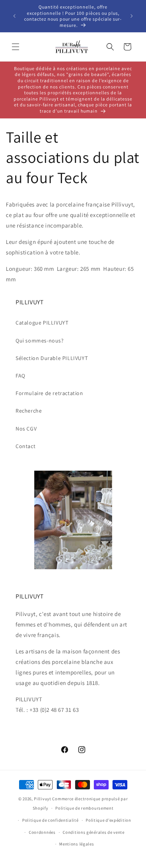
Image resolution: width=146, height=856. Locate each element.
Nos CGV (26, 428)
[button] (15, 46)
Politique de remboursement (84, 808)
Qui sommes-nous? (40, 340)
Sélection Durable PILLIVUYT (52, 358)
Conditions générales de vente (93, 832)
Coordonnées (42, 832)
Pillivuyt (42, 798)
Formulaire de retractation (49, 393)
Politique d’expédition (108, 820)
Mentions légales (76, 844)
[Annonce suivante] (131, 16)
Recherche (29, 410)
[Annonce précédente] (14, 16)
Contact (25, 446)
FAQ (20, 375)
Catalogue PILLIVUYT (42, 322)
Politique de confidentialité (50, 820)
